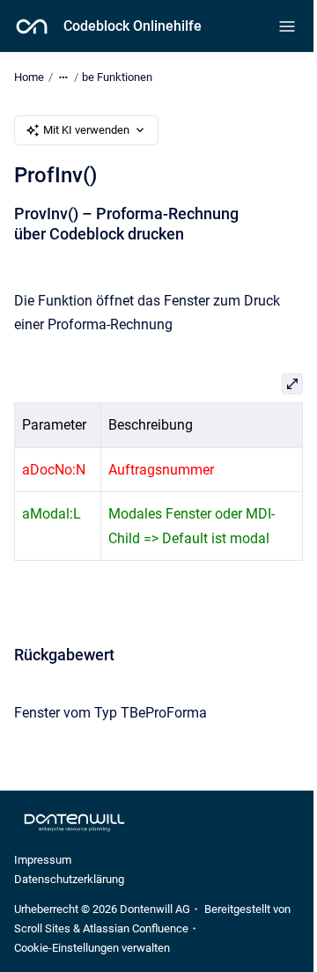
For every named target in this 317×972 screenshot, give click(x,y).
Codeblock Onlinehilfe (132, 26)
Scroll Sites (42, 928)
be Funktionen (117, 77)
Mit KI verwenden (86, 129)
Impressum (42, 859)
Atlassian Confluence (135, 928)
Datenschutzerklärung (69, 879)
